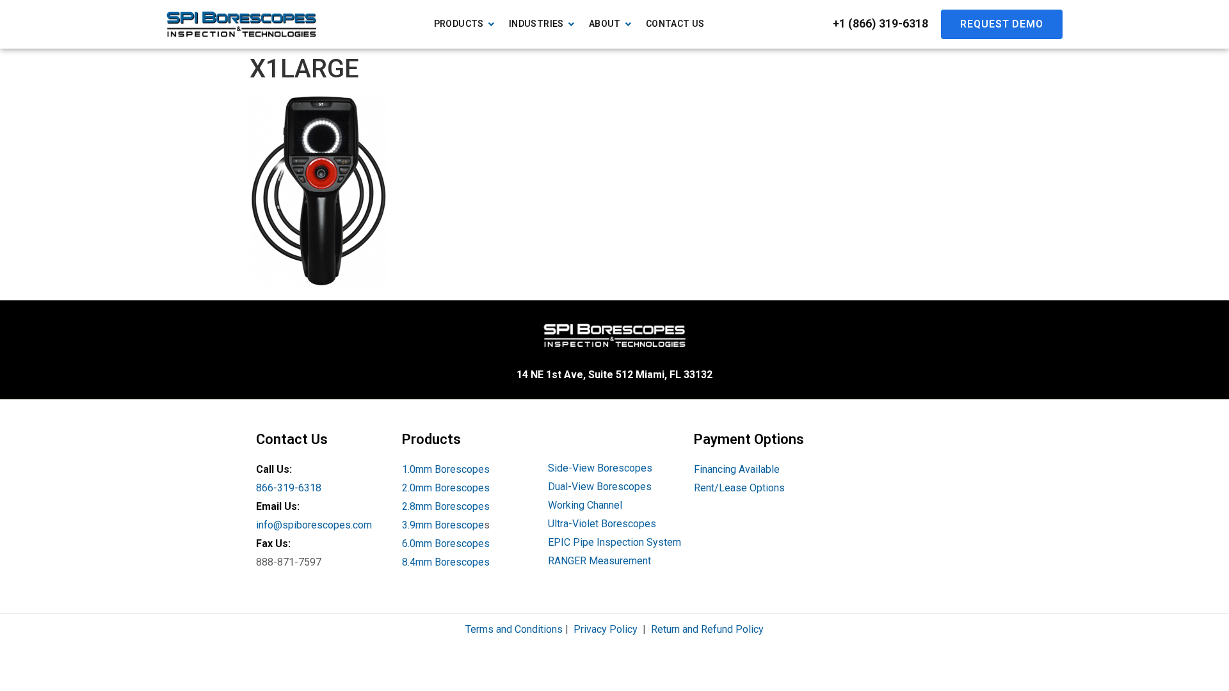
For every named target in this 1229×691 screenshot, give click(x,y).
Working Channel (585, 505)
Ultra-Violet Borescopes (602, 524)
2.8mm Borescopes (446, 506)
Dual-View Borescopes (600, 487)
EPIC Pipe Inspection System (614, 542)
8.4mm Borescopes (446, 562)
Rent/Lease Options (739, 488)
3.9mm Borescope (443, 525)
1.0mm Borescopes (446, 469)
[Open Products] (491, 24)
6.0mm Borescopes (446, 543)
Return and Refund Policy (707, 629)
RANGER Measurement (599, 561)
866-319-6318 (288, 488)
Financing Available (737, 469)
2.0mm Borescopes (446, 488)
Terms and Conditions (514, 629)
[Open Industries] (571, 24)
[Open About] (628, 24)
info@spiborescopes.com (314, 525)
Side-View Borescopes (600, 468)
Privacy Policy (606, 629)
